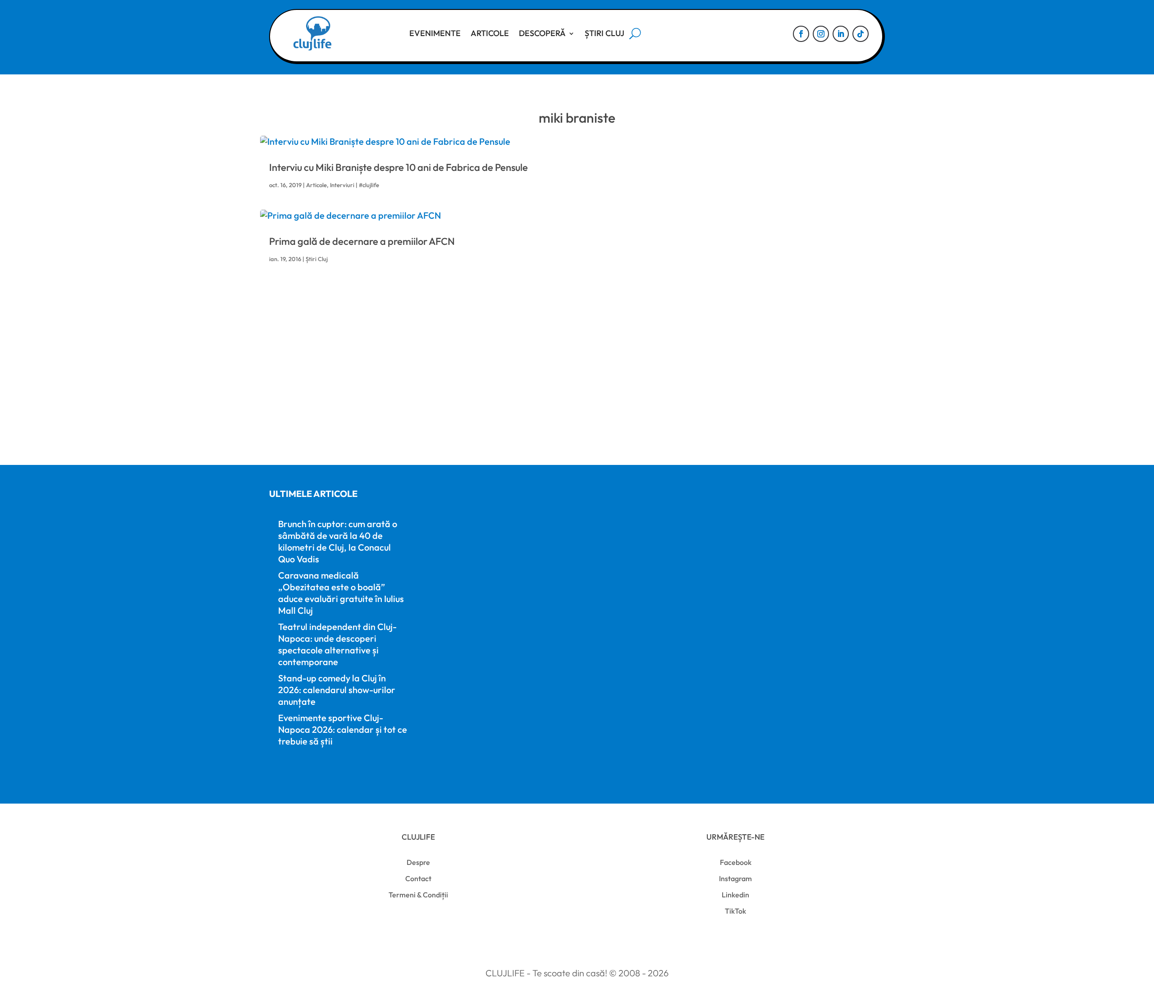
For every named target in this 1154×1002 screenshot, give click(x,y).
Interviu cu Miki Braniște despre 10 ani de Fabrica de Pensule (398, 167)
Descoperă (542, 33)
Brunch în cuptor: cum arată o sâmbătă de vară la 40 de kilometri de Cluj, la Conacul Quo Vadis (337, 541)
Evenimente (435, 33)
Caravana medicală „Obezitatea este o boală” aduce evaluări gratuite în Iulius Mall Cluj (341, 593)
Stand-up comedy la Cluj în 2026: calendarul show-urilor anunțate (336, 689)
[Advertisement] (539, 379)
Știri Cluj (604, 33)
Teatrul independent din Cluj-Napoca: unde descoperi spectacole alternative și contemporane (337, 644)
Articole (490, 33)
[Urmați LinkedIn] (841, 34)
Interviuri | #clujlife (354, 184)
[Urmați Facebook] (801, 34)
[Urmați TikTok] (860, 34)
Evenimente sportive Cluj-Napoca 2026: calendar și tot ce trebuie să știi (342, 729)
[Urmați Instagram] (821, 34)
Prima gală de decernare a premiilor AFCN (362, 241)
